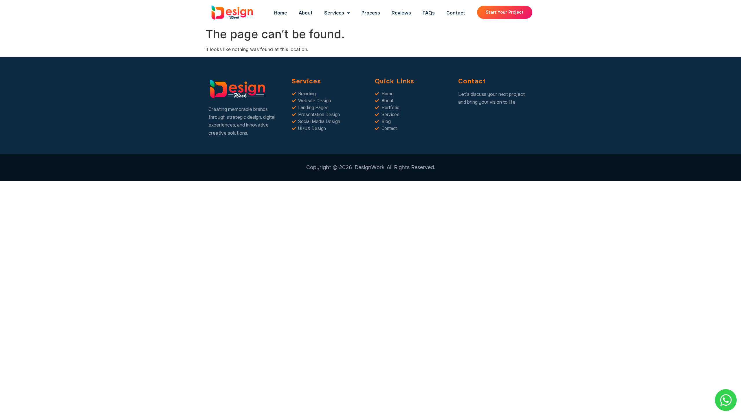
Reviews (401, 13)
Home (280, 13)
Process (371, 13)
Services (334, 13)
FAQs (429, 13)
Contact (455, 13)
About (306, 13)
